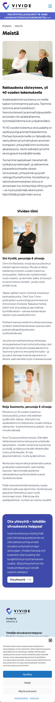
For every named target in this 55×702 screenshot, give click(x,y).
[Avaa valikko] (50, 6)
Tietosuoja (34, 698)
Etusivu (6, 26)
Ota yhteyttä (17, 579)
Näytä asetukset (27, 691)
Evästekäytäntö (21, 698)
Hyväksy (27, 674)
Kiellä (27, 682)
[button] (50, 640)
